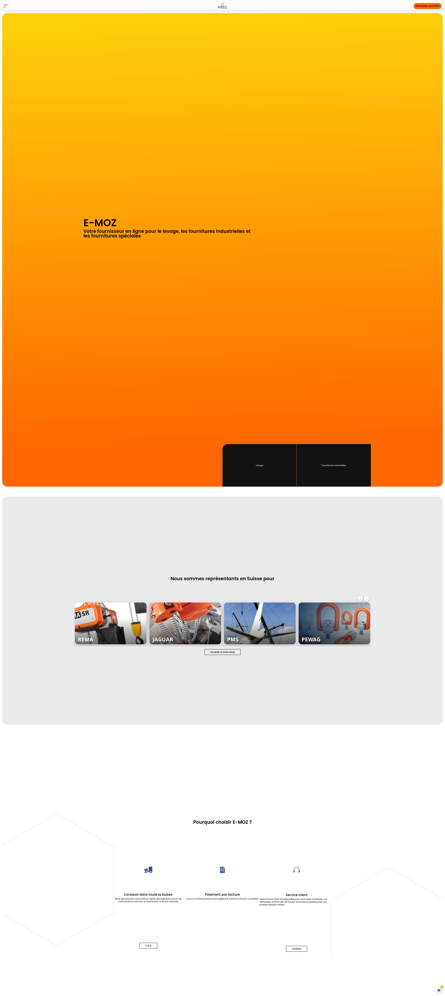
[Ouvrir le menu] (6, 6)
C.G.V (148, 945)
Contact (296, 948)
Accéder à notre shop (222, 652)
